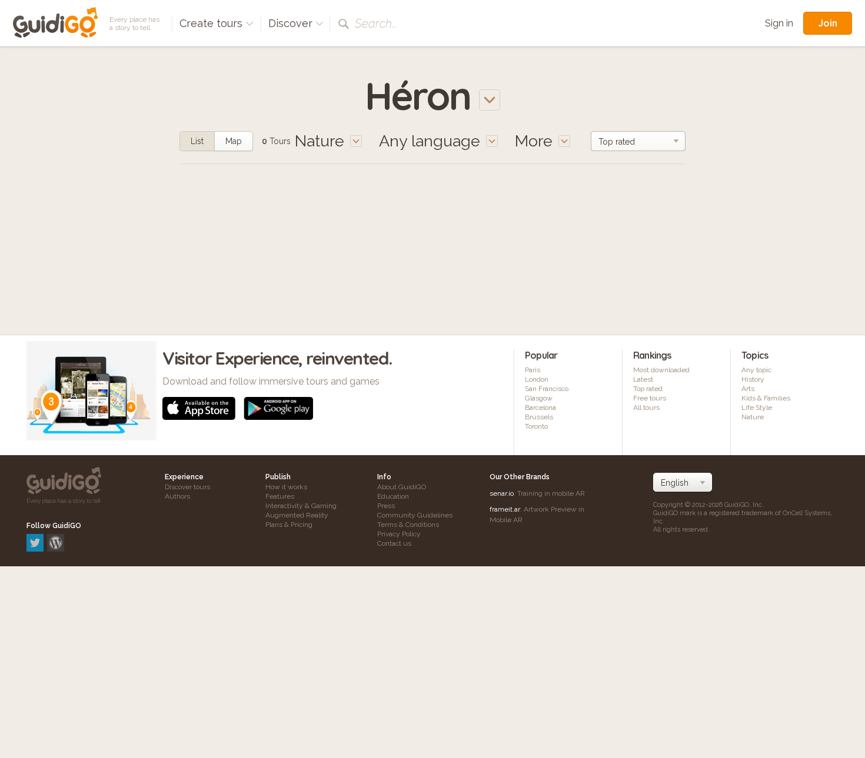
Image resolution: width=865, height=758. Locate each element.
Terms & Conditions (408, 524)
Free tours (649, 398)
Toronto (536, 426)
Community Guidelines (415, 515)
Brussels (539, 417)
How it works (286, 487)
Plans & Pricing (288, 524)
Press (386, 506)
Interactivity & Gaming (301, 506)
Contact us (394, 543)
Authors (177, 496)
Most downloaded (661, 370)
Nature (752, 417)
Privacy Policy (399, 534)
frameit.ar (505, 509)
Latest (643, 379)
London (536, 379)
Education (393, 496)
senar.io (502, 493)
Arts (747, 389)
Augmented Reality (296, 515)
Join (827, 23)
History (752, 379)
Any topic (756, 370)
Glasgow (539, 398)
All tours (646, 407)
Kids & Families (765, 398)
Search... (376, 23)
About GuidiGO (401, 487)
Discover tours (187, 487)
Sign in (779, 23)
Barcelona (540, 407)
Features (279, 496)
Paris (532, 370)
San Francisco (546, 389)
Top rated (648, 389)
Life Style (756, 407)
